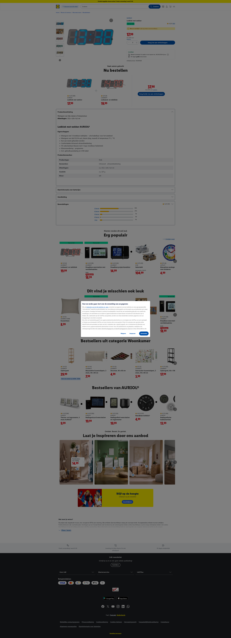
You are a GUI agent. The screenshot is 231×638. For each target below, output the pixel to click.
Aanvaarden (144, 333)
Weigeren (123, 333)
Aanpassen (132, 333)
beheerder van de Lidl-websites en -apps (97, 307)
